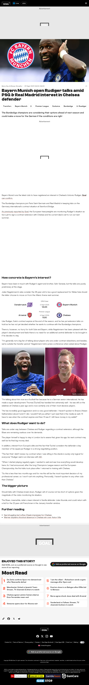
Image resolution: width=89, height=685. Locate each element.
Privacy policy (29, 642)
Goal (14, 660)
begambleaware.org (75, 672)
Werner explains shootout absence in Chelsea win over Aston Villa (32, 517)
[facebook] (37, 637)
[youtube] (51, 637)
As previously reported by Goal (15, 211)
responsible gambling (20, 669)
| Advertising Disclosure (54, 23)
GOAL (5, 669)
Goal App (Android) (47, 642)
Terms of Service (18, 642)
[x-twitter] (42, 637)
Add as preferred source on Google (71, 564)
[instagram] (47, 637)
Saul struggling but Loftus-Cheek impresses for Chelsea (28, 515)
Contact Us (8, 642)
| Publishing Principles (67, 23)
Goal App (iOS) (59, 642)
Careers (37, 642)
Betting (76, 642)
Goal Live (69, 642)
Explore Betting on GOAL (10, 28)
